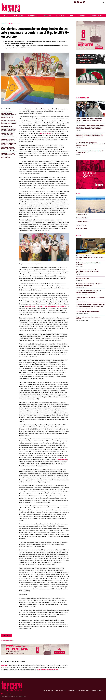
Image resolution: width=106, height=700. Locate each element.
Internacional (33, 15)
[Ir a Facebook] (75, 2)
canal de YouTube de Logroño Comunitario (52, 306)
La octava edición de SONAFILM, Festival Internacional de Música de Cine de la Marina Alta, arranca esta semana (8, 114)
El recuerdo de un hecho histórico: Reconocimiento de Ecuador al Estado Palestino (90, 256)
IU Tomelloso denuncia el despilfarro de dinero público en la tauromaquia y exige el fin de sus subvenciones (89, 135)
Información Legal (84, 690)
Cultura (47, 15)
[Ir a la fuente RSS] (84, 2)
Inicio (6, 15)
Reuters (4, 665)
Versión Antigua (97, 690)
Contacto (46, 690)
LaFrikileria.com (45, 133)
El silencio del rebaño (82, 218)
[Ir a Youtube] (81, 2)
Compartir (7, 635)
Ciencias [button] (59, 15)
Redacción (4, 23)
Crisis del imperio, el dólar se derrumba (87, 311)
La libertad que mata (82, 221)
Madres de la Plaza (81, 228)
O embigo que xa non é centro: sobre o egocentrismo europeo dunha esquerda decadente (87, 271)
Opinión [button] (81, 15)
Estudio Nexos (22, 696)
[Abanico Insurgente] (90, 80)
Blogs (71, 15)
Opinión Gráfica (96, 15)
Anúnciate (62, 690)
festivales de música (7, 640)
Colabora (54, 690)
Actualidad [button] (17, 15)
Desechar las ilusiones (82, 278)
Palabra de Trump (81, 225)
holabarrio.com (30, 306)
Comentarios (72, 690)
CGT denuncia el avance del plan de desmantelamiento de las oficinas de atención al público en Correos (90, 144)
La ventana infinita (81, 214)
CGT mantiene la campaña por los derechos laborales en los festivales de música (8, 122)
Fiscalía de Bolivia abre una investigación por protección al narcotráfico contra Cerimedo (89, 119)
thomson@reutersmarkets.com (47, 670)
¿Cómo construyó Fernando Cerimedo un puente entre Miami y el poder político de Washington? (90, 305)
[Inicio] (10, 7)
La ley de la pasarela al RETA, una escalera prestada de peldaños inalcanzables (88, 291)
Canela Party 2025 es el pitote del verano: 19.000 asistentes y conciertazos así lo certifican (8, 155)
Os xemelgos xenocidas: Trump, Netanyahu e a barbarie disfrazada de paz (89, 284)
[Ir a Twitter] (78, 2)
